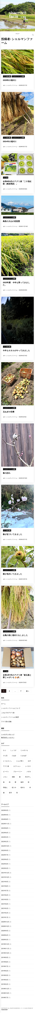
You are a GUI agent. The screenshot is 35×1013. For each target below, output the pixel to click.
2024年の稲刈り (10, 141)
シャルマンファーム (11, 85)
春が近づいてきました (12, 534)
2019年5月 (4, 975)
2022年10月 (5, 846)
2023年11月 (5, 824)
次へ (27, 691)
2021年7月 (4, 890)
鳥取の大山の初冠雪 (11, 221)
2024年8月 (4, 819)
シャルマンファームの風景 (18, 76)
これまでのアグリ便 (7, 713)
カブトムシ (17, 766)
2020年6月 (4, 935)
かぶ (4, 750)
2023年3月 (4, 837)
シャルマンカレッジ (7, 734)
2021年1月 (4, 917)
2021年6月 (4, 895)
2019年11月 (5, 948)
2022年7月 (4, 855)
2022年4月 (4, 864)
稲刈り (23, 787)
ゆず (29, 761)
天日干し (28, 777)
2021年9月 (4, 881)
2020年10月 (5, 926)
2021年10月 (5, 877)
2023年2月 (4, 841)
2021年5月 (4, 899)
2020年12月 (5, 922)
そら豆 (5, 755)
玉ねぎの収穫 (8, 412)
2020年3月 (4, 939)
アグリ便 (6, 177)
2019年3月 (4, 984)
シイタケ (28, 766)
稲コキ (14, 787)
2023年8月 (4, 828)
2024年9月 (4, 815)
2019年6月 (4, 971)
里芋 (10, 793)
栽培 (22, 782)
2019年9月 (4, 957)
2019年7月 (4, 966)
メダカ (28, 771)
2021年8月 (4, 886)
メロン (5, 777)
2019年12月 (5, 944)
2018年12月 (5, 988)
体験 (13, 777)
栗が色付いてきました (12, 574)
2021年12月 (5, 873)
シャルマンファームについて (10, 708)
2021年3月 (4, 908)
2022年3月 (4, 868)
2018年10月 (5, 993)
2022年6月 (4, 859)
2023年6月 (4, 832)
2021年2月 (4, 913)
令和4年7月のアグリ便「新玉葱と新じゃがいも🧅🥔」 (17, 676)
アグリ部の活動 (7, 76)
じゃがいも (24, 750)
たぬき (14, 755)
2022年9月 (4, 850)
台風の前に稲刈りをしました (15, 635)
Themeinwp (4, 1009)
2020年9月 (4, 931)
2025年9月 (4, 810)
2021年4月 (4, 904)
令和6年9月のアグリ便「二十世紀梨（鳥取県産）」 (17, 182)
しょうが (13, 750)
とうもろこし (7, 761)
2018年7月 (4, 997)
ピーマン (6, 771)
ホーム (3, 704)
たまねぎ (23, 755)
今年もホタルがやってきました (16, 350)
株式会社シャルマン (7, 737)
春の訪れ (6, 473)
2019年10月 (5, 953)
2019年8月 (4, 962)
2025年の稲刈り (10, 80)
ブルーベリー (17, 771)
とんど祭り (20, 761)
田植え (5, 787)
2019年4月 (4, 980)
